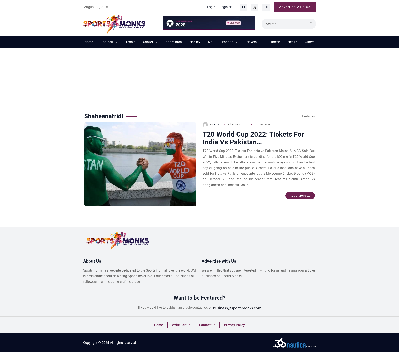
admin (217, 124)
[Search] (311, 24)
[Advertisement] (199, 79)
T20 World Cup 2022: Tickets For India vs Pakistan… (253, 138)
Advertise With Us (294, 7)
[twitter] (254, 7)
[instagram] (266, 7)
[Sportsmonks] (120, 24)
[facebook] (243, 7)
